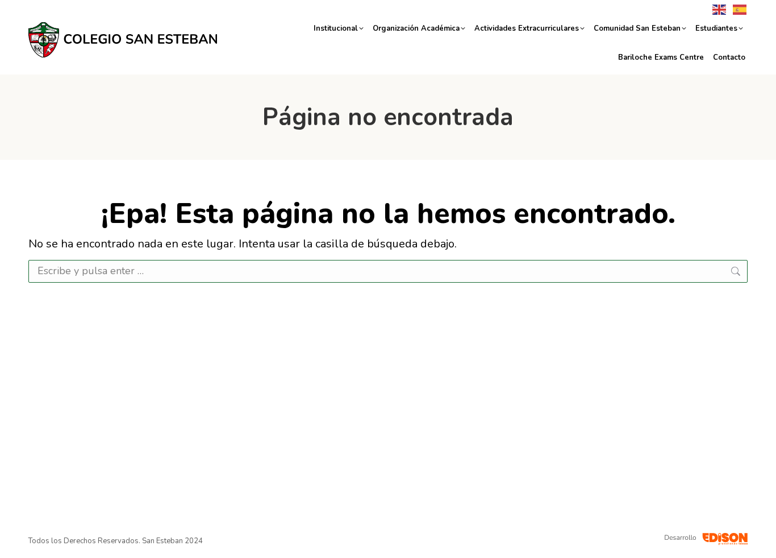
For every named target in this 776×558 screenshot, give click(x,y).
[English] (717, 9)
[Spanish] (737, 9)
